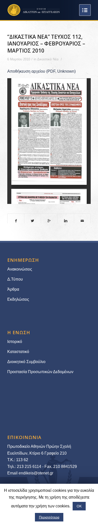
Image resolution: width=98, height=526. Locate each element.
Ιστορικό (14, 341)
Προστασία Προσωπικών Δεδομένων (40, 372)
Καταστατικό (18, 351)
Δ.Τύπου (15, 279)
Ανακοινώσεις (19, 269)
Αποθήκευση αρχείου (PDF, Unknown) (41, 71)
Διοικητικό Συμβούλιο (26, 362)
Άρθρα (13, 289)
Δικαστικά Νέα (48, 59)
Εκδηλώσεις (18, 299)
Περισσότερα (49, 517)
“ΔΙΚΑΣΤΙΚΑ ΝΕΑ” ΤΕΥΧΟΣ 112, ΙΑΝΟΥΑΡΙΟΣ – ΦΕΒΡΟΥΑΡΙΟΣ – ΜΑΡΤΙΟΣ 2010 (46, 43)
